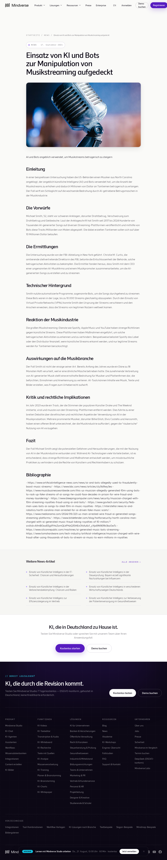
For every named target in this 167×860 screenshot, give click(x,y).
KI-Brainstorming (46, 780)
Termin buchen (142, 753)
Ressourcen (72, 5)
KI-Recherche (44, 747)
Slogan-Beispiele (124, 827)
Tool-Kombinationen (33, 827)
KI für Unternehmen (80, 725)
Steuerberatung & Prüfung (83, 747)
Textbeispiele (106, 827)
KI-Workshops (109, 742)
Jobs (137, 731)
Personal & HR (77, 786)
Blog (104, 725)
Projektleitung (77, 792)
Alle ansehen (131, 562)
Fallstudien (107, 753)
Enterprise (101, 5)
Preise (88, 5)
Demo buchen (142, 5)
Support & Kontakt (111, 764)
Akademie (107, 736)
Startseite (33, 35)
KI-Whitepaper (45, 792)
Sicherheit (139, 742)
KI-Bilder (9, 769)
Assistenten (11, 742)
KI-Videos (42, 725)
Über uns (139, 725)
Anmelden (126, 5)
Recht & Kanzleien (79, 742)
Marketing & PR (77, 775)
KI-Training (43, 769)
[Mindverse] (17, 5)
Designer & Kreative (79, 797)
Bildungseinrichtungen (81, 764)
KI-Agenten (11, 736)
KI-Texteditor (44, 731)
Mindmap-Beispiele (146, 827)
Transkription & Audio (48, 736)
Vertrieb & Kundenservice (82, 780)
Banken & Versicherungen (82, 731)
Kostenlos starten (70, 648)
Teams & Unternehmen (81, 769)
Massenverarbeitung (48, 764)
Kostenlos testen (122, 692)
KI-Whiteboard (45, 742)
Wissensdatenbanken (15, 753)
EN (114, 5)
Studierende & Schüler (80, 803)
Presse (138, 736)
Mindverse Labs (142, 768)
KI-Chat (9, 731)
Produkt (38, 5)
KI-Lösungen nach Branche (82, 827)
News (47, 35)
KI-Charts (42, 786)
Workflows (10, 747)
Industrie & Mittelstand (81, 758)
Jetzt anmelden (129, 851)
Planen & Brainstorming (49, 775)
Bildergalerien (12, 832)
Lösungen (54, 5)
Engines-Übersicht (111, 747)
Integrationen (12, 758)
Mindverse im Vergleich (146, 747)
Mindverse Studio (13, 725)
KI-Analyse (43, 758)
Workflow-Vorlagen (56, 827)
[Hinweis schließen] (144, 851)
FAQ (104, 758)
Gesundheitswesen (79, 753)
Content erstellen (13, 764)
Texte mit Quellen (46, 753)
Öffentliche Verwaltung (81, 736)
